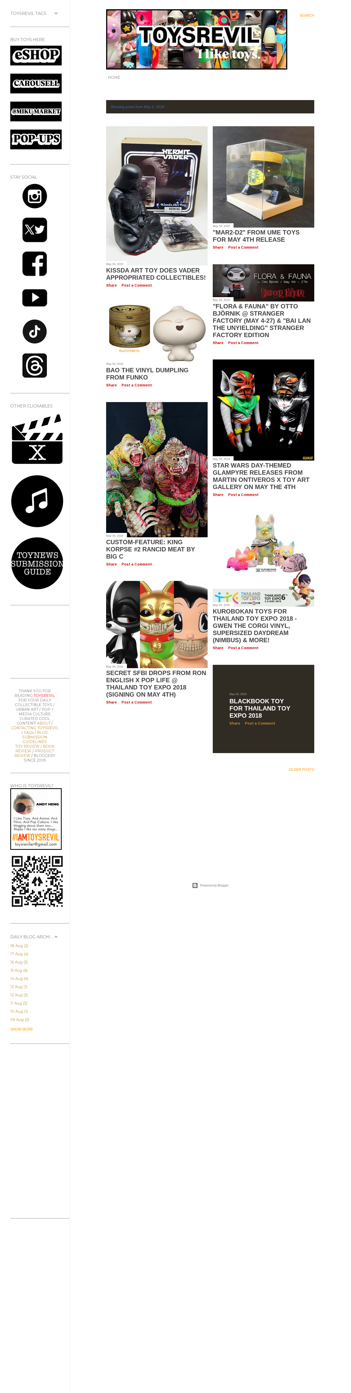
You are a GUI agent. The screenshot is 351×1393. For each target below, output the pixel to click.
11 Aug (18, 1003)
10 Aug (18, 1011)
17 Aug (18, 954)
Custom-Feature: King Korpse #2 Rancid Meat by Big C (150, 549)
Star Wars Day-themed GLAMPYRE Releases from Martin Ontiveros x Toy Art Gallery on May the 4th (261, 476)
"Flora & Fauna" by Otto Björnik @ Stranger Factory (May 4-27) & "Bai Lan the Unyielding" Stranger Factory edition (262, 320)
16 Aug (18, 962)
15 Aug (18, 970)
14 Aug (18, 978)
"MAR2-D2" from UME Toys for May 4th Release (256, 236)
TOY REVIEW (27, 746)
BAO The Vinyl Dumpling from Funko (147, 374)
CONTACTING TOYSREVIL (35, 728)
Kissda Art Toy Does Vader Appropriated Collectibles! (156, 274)
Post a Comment (137, 285)
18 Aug (18, 945)
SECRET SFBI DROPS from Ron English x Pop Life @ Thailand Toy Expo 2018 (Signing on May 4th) (156, 683)
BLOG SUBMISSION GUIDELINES (35, 737)
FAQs (29, 732)
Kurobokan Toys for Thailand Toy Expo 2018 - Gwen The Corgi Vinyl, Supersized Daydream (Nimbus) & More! (255, 626)
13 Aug (18, 987)
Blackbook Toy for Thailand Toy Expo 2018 (259, 708)
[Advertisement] (210, 821)
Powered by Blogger (214, 885)
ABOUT (43, 723)
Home (114, 77)
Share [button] (111, 285)
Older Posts (301, 769)
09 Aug (19, 1019)
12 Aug (18, 995)
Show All (300, 107)
